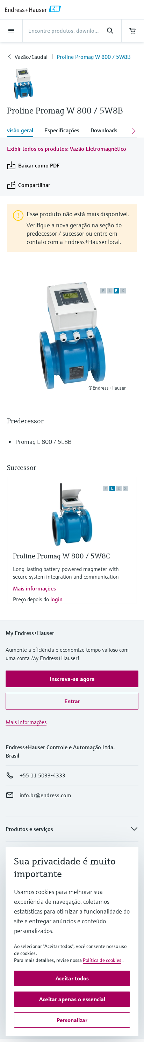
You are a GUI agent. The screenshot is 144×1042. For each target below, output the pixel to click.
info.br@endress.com (45, 795)
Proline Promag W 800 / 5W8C (61, 556)
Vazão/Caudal (31, 56)
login (56, 599)
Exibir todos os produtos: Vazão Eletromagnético (66, 148)
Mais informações (34, 588)
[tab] (23, 131)
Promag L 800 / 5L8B (43, 442)
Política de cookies (102, 960)
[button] (72, 679)
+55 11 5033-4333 (42, 775)
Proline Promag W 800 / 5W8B (94, 56)
